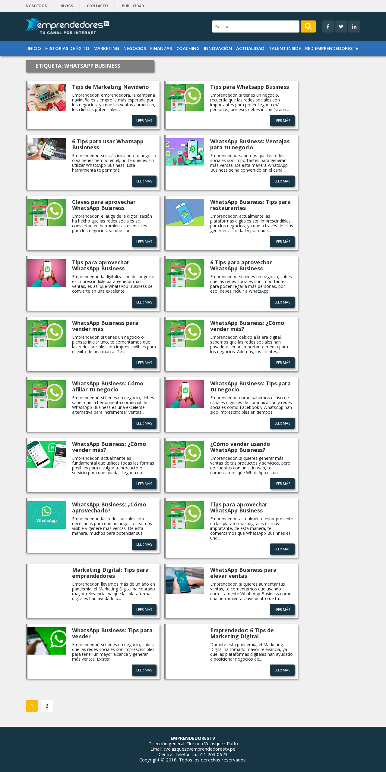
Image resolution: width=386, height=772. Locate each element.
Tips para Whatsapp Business (249, 86)
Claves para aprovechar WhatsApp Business (104, 204)
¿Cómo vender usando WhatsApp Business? (240, 446)
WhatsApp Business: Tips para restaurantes (250, 204)
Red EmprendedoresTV (331, 48)
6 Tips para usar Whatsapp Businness (108, 144)
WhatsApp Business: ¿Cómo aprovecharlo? (109, 507)
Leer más (144, 120)
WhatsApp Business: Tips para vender (112, 633)
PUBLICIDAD (133, 5)
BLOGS (67, 5)
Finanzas (161, 48)
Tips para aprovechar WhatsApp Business (100, 265)
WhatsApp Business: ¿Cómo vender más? (247, 325)
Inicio (34, 48)
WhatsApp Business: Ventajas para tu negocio (250, 144)
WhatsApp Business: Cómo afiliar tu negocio (108, 386)
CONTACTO (97, 5)
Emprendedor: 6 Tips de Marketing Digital (242, 633)
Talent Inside (285, 48)
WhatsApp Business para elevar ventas (243, 572)
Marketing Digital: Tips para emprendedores (110, 572)
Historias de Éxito (67, 48)
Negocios (134, 48)
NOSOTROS (36, 5)
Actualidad (250, 48)
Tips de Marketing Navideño (110, 86)
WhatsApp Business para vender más (105, 325)
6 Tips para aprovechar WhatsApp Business (241, 265)
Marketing (106, 48)
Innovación (218, 48)
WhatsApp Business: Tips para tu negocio (250, 386)
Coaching (188, 48)
